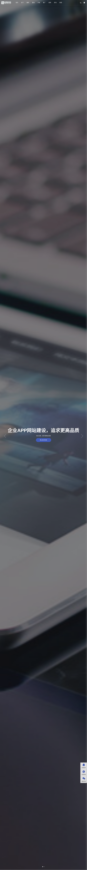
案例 (50, 2)
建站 (33, 2)
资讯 (55, 2)
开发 (39, 2)
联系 (61, 2)
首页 (17, 2)
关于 (22, 2)
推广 (44, 2)
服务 (28, 2)
